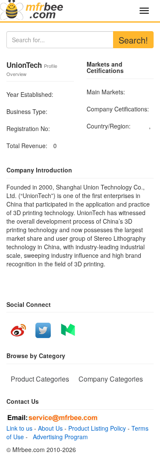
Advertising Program (58, 436)
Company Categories (111, 379)
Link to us (19, 428)
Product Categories (40, 379)
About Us (50, 428)
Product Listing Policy (97, 428)
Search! (133, 40)
